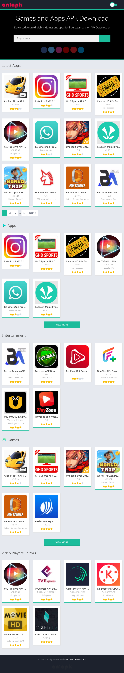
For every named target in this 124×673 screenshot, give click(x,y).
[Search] (104, 38)
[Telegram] (81, 50)
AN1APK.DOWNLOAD (75, 659)
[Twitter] (51, 50)
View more (62, 324)
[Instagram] (59, 50)
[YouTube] (66, 50)
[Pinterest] (73, 50)
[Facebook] (44, 50)
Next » (32, 212)
